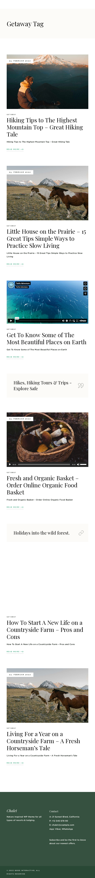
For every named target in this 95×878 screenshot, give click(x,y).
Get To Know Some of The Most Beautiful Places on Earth (46, 338)
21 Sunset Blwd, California (65, 816)
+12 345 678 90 (60, 821)
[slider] (83, 464)
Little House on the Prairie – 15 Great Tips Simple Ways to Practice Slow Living (46, 238)
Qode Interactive (25, 870)
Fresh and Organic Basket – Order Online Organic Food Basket (43, 485)
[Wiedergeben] (10, 464)
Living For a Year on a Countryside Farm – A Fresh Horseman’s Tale (43, 741)
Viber (58, 829)
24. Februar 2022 (20, 675)
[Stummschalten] (78, 464)
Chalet (12, 810)
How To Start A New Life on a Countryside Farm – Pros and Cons (45, 629)
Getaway (11, 114)
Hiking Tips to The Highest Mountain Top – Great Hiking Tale (45, 127)
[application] (47, 464)
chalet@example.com (63, 825)
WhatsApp (67, 829)
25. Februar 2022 (20, 61)
